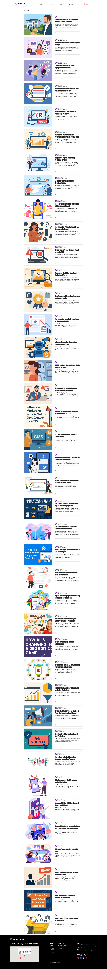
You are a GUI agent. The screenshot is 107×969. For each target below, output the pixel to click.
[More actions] (80, 16)
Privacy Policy (61, 946)
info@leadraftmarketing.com (86, 955)
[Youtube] (86, 958)
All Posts (26, 10)
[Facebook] (80, 958)
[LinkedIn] (83, 958)
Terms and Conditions (63, 945)
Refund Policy (61, 948)
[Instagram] (78, 958)
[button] (81, 10)
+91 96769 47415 (84, 954)
